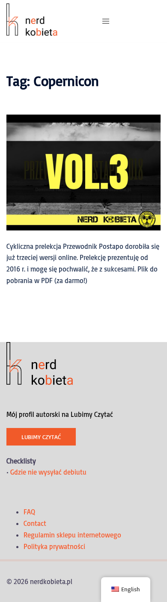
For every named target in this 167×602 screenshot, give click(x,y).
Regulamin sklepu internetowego (72, 535)
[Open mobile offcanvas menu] (105, 21)
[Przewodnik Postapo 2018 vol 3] (83, 172)
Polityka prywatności (54, 546)
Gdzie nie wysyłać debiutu (48, 472)
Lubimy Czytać (41, 436)
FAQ (29, 512)
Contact (35, 523)
